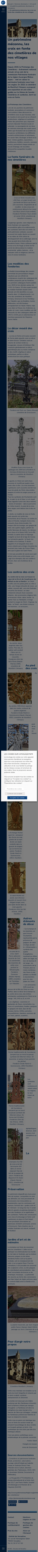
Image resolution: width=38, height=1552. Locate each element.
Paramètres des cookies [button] (14, 789)
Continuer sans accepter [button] (14, 794)
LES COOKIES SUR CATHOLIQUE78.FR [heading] (18, 754)
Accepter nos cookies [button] (17, 798)
